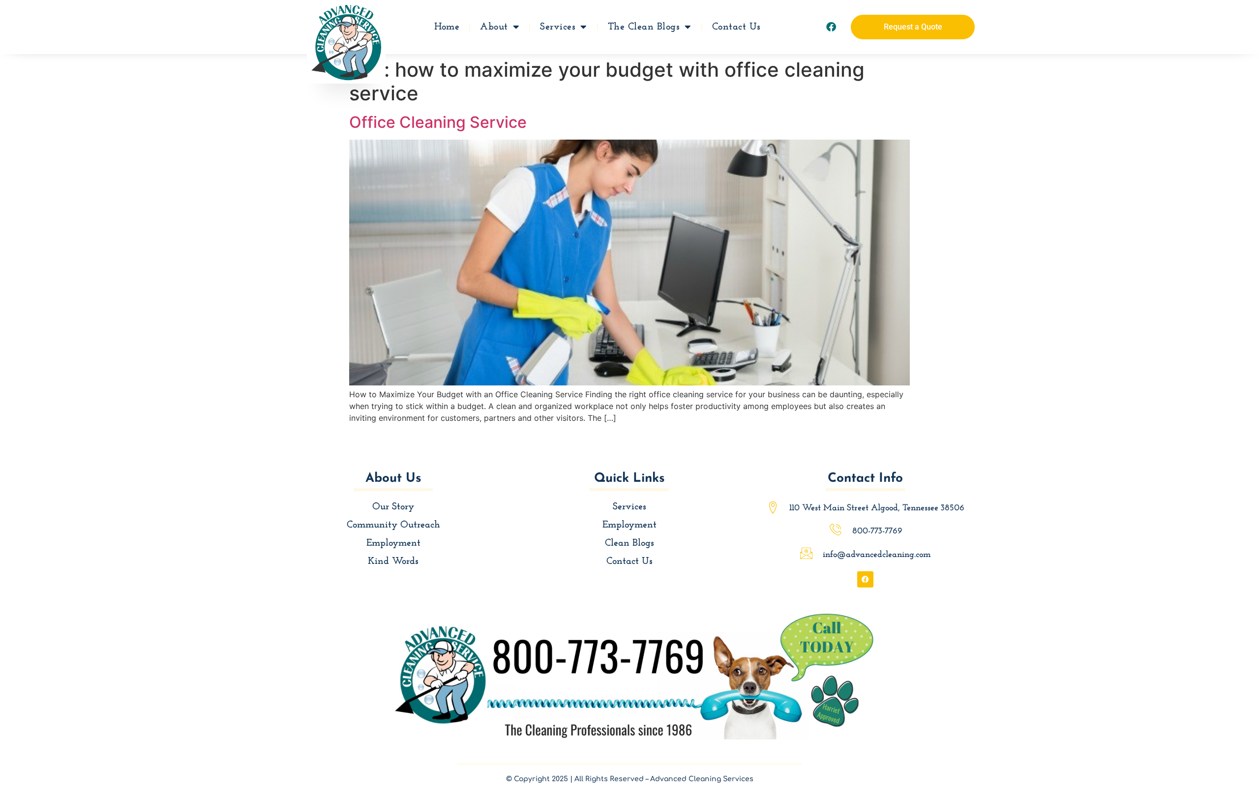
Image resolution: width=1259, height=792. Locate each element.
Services (557, 27)
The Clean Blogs (644, 27)
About (494, 27)
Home (446, 27)
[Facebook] (831, 27)
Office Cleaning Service (438, 122)
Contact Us (736, 27)
